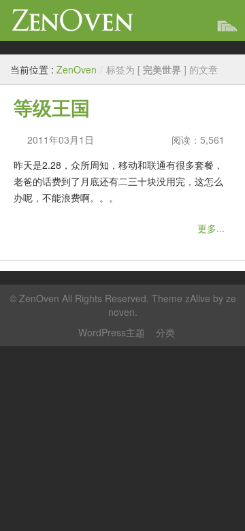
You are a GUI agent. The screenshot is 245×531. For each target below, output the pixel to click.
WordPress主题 (111, 332)
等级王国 (52, 108)
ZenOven (72, 20)
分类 (165, 332)
